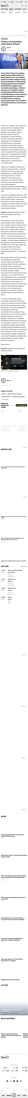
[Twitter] (10, 1081)
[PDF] (11, 385)
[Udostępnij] (25, 1090)
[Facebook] (7, 1081)
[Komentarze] (14, 1090)
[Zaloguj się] (22, 5)
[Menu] (26, 5)
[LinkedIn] (14, 1081)
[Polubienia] (2, 1090)
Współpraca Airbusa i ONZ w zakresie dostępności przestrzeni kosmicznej (13, 214)
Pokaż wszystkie (5, 399)
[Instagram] (20, 1081)
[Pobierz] (22, 50)
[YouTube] (17, 1081)
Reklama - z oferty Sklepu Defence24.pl (10, 370)
